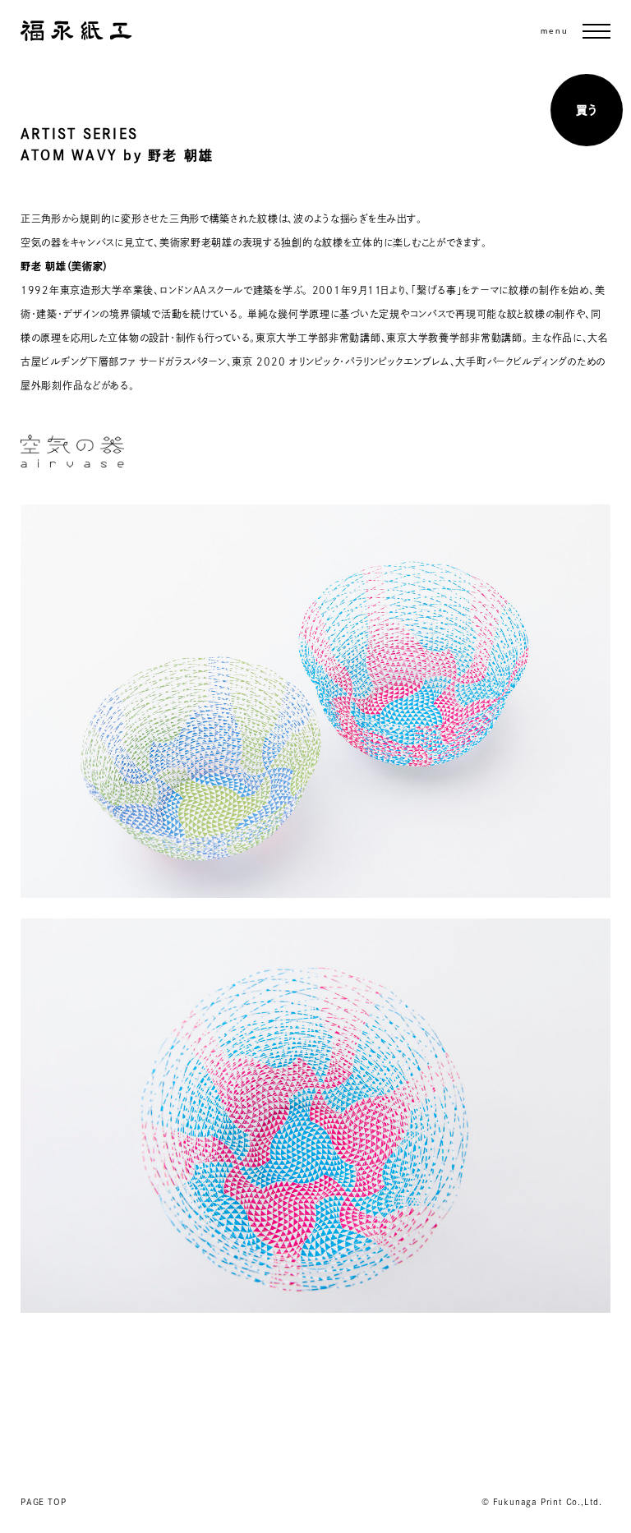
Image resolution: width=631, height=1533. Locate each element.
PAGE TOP (43, 1502)
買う (586, 110)
